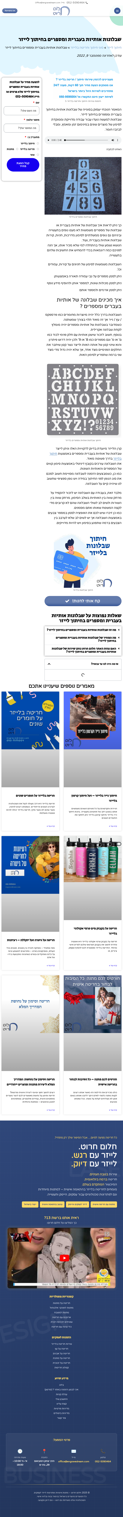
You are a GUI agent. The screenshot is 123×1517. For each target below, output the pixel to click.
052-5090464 (103, 1461)
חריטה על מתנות (61, 1303)
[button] (117, 11)
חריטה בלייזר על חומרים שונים (35, 795)
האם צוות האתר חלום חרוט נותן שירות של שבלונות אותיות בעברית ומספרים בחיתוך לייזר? (84, 650)
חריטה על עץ (61, 1348)
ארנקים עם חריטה (61, 1317)
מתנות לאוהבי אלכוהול (61, 1307)
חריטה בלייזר (27, 149)
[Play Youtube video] (64, 1258)
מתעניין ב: (33, 137)
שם (37, 103)
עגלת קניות (61, 1394)
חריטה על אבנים (61, 1353)
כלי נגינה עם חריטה (61, 1326)
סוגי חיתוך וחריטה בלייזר (87, 48)
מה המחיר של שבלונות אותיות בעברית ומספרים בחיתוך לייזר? (86, 639)
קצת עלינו (62, 1403)
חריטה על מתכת (61, 1358)
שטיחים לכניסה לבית (61, 1321)
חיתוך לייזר (114, 48)
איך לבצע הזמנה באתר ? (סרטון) (61, 1389)
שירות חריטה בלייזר (61, 1343)
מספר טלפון (32, 120)
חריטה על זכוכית (61, 1362)
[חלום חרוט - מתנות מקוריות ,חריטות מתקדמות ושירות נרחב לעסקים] (61, 11)
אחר (32, 155)
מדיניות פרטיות (61, 1408)
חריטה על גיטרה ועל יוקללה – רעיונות (31, 940)
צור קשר (61, 1417)
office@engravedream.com (73, 1461)
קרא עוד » (113, 826)
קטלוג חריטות (61, 1367)
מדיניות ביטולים (61, 1413)
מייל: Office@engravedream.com (49, 2)
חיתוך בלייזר (28, 144)
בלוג (61, 1384)
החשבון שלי (62, 1399)
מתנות (10, 149)
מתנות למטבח (61, 1312)
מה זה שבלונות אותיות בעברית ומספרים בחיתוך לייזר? (81, 630)
